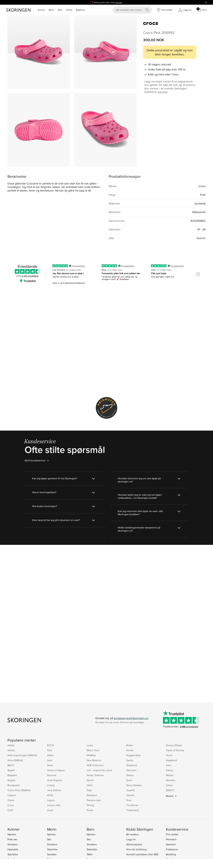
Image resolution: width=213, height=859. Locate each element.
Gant (49, 760)
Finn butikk (172, 834)
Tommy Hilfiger (174, 745)
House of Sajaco (56, 770)
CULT (10, 810)
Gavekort (171, 844)
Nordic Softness (95, 775)
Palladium (92, 795)
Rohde (129, 750)
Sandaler (52, 854)
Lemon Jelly (53, 805)
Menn (51, 9)
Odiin (90, 785)
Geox (50, 765)
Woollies (170, 780)
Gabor (50, 755)
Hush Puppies (54, 780)
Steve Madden (134, 785)
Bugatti (11, 780)
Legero (51, 800)
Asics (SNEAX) (15, 760)
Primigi (90, 805)
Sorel (129, 780)
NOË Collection (95, 765)
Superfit (130, 790)
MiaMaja (91, 755)
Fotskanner (172, 849)
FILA (49, 750)
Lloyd (50, 810)
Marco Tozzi (93, 750)
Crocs (10, 805)
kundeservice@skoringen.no (131, 718)
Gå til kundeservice (35, 460)
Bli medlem (132, 834)
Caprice (11, 795)
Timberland (132, 810)
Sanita (129, 760)
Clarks (10, 800)
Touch (169, 755)
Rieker (129, 745)
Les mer (118, 2)
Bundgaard (13, 785)
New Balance (94, 760)
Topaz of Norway (175, 750)
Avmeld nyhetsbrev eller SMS (142, 854)
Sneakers (12, 844)
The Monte (132, 805)
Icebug (51, 785)
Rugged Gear (133, 755)
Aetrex (11, 750)
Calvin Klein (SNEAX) (18, 790)
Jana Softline (54, 790)
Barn (60, 9)
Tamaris (130, 795)
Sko (49, 839)
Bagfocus (80, 9)
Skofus (130, 775)
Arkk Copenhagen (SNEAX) (22, 755)
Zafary (169, 785)
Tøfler (90, 854)
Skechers (131, 770)
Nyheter (11, 834)
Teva (128, 800)
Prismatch (171, 839)
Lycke (90, 745)
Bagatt (11, 770)
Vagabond (171, 760)
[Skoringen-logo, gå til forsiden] (18, 10)
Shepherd (131, 765)
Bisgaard (12, 775)
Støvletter (12, 854)
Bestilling (171, 854)
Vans (168, 765)
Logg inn (131, 839)
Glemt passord (134, 844)
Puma (90, 810)
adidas (11, 745)
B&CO (10, 765)
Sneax (69, 9)
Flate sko (12, 839)
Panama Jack (94, 800)
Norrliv (90, 780)
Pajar (89, 790)
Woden (170, 775)
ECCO (50, 745)
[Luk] (206, 2)
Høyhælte (12, 849)
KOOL (50, 795)
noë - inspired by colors (99, 770)
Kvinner (41, 9)
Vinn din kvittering (136, 849)
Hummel (51, 775)
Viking (169, 770)
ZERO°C (170, 790)
